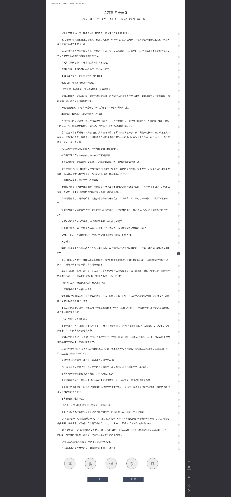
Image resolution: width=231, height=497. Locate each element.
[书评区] (189, 472)
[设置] (189, 477)
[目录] (189, 461)
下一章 (133, 479)
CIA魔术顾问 (64, 3)
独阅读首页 (55, 3)
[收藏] (189, 467)
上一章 (97, 479)
